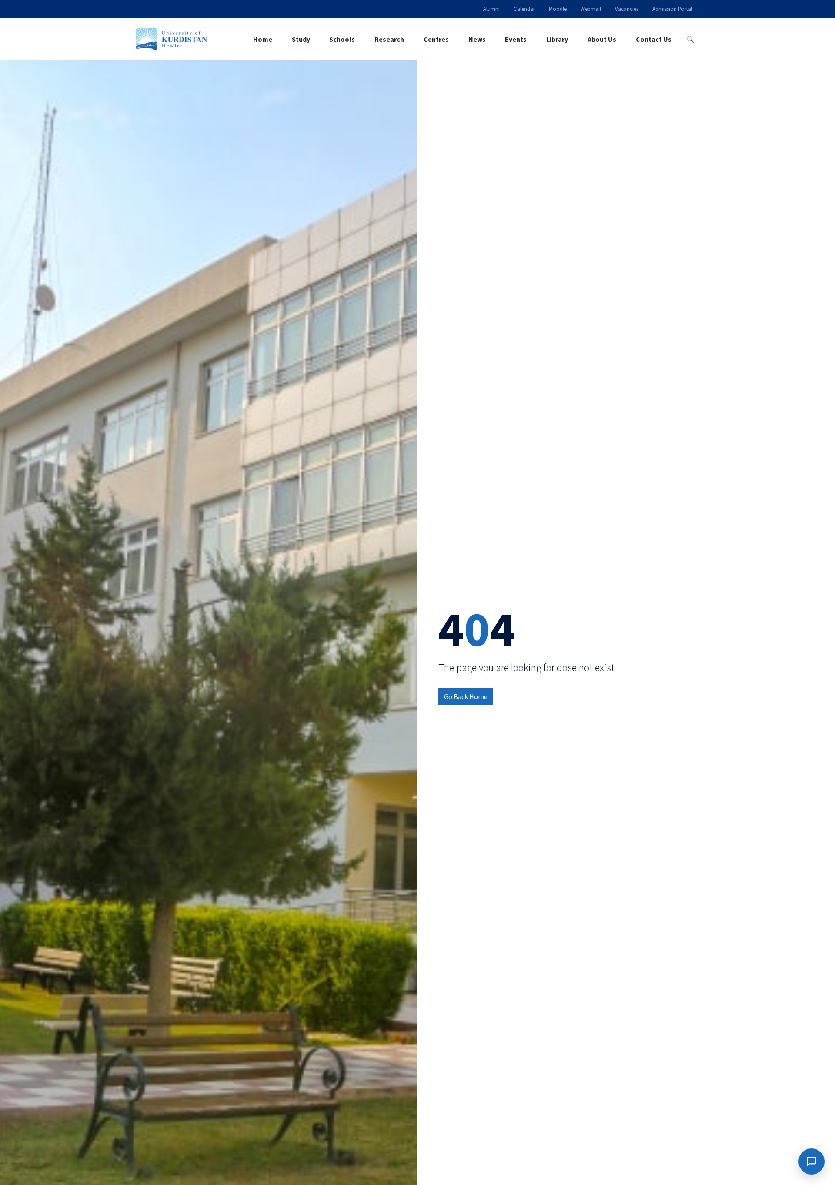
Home (262, 39)
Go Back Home (466, 696)
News (477, 39)
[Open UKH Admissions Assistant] (811, 1161)
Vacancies (626, 8)
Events (516, 39)
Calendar (524, 8)
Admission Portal (672, 8)
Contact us (653, 39)
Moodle (558, 8)
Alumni (491, 8)
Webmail (591, 8)
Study (301, 39)
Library (557, 39)
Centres (436, 39)
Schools (342, 39)
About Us (602, 39)
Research (389, 39)
